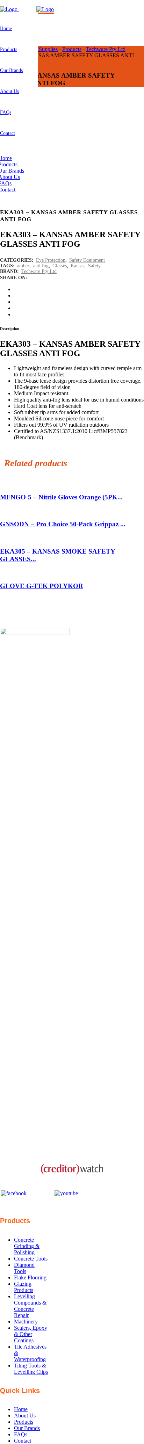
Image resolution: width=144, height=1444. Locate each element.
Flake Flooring (30, 1277)
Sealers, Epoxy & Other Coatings (30, 1334)
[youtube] (66, 1193)
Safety (94, 265)
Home (21, 1409)
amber (23, 265)
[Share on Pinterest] (17, 314)
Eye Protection (50, 260)
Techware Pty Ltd (39, 271)
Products (23, 1422)
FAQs (20, 1434)
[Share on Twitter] (17, 295)
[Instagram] (40, 1193)
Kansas (77, 265)
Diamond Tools (24, 1268)
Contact (22, 1441)
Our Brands (27, 1428)
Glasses (59, 265)
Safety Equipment (87, 260)
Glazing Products (23, 1287)
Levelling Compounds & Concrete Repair (30, 1305)
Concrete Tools (31, 1259)
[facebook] (13, 1193)
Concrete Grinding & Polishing (26, 1246)
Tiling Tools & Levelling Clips (31, 1369)
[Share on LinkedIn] (17, 308)
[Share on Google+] (17, 302)
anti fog (41, 265)
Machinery (26, 1321)
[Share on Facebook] (17, 289)
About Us (25, 1415)
